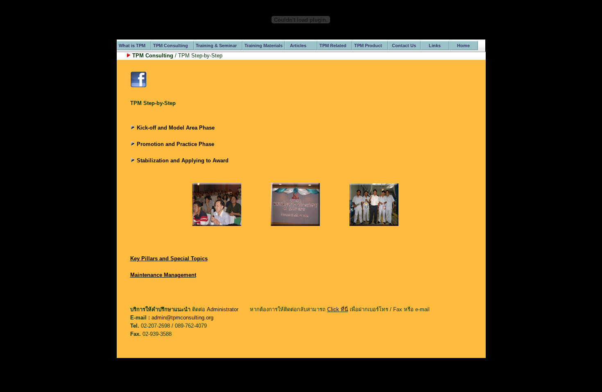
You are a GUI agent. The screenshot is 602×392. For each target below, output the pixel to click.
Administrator (222, 309)
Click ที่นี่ (337, 309)
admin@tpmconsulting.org (182, 318)
